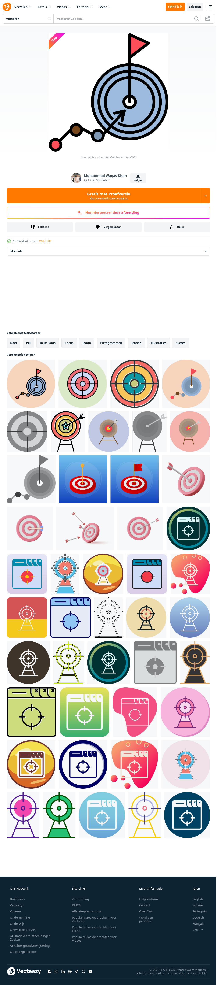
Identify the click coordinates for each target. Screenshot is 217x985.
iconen (136, 343)
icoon (87, 343)
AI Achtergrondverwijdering (29, 946)
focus (69, 343)
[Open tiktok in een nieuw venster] (76, 971)
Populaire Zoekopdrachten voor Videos (93, 939)
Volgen (136, 180)
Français (196, 924)
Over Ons (143, 911)
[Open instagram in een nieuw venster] (56, 971)
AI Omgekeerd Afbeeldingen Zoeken (25, 937)
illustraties (158, 343)
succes (180, 343)
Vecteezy (16, 905)
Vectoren (21, 7)
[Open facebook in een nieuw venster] (49, 971)
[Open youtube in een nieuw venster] (90, 971)
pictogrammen (111, 343)
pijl (28, 343)
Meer (103, 7)
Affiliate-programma (85, 911)
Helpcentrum (145, 899)
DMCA (75, 905)
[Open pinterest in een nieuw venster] (70, 971)
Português (197, 911)
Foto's (42, 7)
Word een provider (143, 919)
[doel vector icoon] (31, 384)
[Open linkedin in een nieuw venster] (63, 971)
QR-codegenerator (23, 952)
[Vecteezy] (7, 7)
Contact (141, 905)
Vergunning (79, 899)
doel (13, 343)
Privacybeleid (172, 973)
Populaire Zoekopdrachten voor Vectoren (93, 919)
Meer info (16, 251)
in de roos (48, 343)
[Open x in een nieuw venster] (83, 971)
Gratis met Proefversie (106, 195)
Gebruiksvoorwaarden (147, 973)
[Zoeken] (193, 18)
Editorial (83, 7)
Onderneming (20, 917)
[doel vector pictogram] (82, 384)
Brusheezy (17, 899)
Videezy (15, 911)
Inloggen (192, 6)
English (195, 899)
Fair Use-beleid (194, 973)
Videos (62, 7)
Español (195, 905)
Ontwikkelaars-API (22, 930)
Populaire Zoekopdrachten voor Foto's (93, 929)
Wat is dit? (45, 241)
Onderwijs (17, 924)
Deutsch (195, 917)
